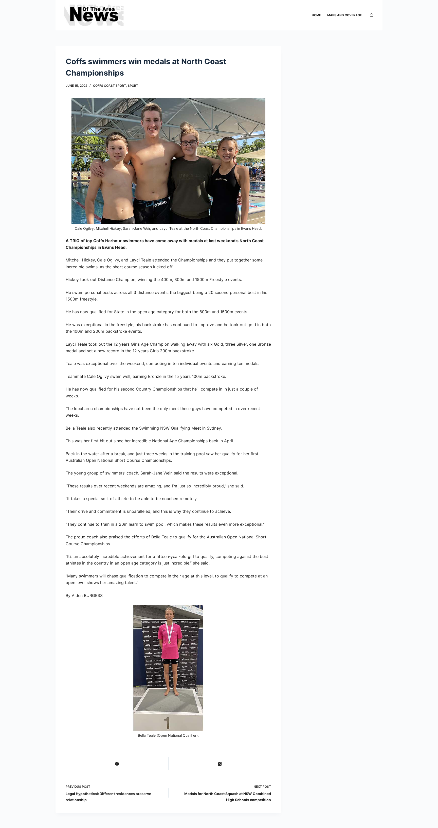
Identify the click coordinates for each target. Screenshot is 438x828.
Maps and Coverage (344, 15)
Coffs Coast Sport (109, 85)
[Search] (372, 15)
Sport (133, 85)
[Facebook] (117, 763)
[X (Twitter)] (220, 763)
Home (316, 15)
